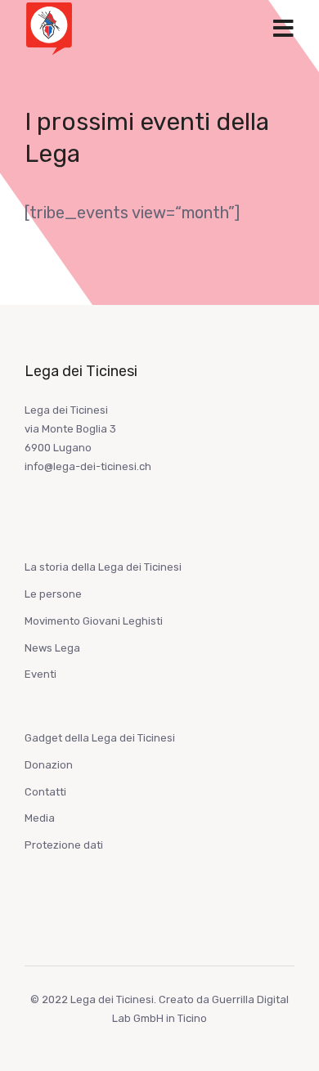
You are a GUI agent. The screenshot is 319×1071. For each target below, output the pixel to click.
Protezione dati (64, 845)
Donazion (49, 765)
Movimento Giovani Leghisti (94, 621)
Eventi (40, 674)
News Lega (52, 648)
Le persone (53, 594)
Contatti (45, 792)
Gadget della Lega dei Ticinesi (100, 738)
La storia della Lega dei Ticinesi (103, 567)
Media (40, 818)
